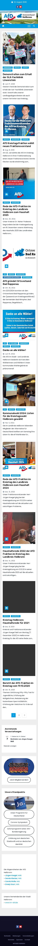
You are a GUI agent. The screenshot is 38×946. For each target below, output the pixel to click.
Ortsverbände (27, 277)
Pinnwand (25, 139)
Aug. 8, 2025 (9, 150)
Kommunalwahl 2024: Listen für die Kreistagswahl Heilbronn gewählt (18, 416)
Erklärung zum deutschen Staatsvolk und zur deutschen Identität (19, 841)
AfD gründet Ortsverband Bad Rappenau (17, 282)
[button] (34, 26)
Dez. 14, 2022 (10, 561)
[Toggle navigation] (29, 26)
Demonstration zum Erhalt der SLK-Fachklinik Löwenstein (17, 77)
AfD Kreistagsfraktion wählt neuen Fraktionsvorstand (18, 145)
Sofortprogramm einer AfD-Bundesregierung (19, 830)
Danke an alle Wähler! (14, 350)
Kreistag (17, 67)
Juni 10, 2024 (10, 354)
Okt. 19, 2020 (10, 690)
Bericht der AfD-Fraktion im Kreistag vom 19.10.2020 (18, 684)
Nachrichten (7, 70)
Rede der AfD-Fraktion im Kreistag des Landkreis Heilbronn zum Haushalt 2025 (17, 211)
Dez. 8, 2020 (9, 627)
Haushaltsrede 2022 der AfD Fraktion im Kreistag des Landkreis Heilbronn (19, 554)
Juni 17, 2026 (10, 84)
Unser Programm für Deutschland (19, 814)
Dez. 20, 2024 (10, 219)
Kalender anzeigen (10, 746)
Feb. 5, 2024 (9, 423)
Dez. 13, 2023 (10, 492)
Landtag (25, 67)
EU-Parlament (13, 343)
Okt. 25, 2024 (10, 288)
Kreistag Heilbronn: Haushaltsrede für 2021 (16, 621)
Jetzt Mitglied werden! (19, 780)
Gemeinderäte (8, 67)
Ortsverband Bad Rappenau (12, 277)
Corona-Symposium (19, 822)
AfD (5, 274)
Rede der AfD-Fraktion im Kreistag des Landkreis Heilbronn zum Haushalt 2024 (17, 483)
